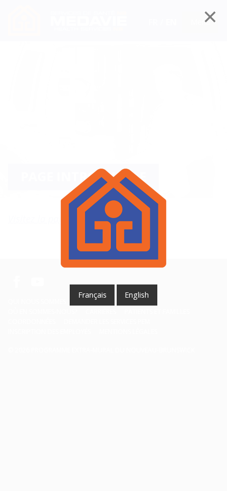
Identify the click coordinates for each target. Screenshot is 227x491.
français (92, 295)
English (137, 295)
